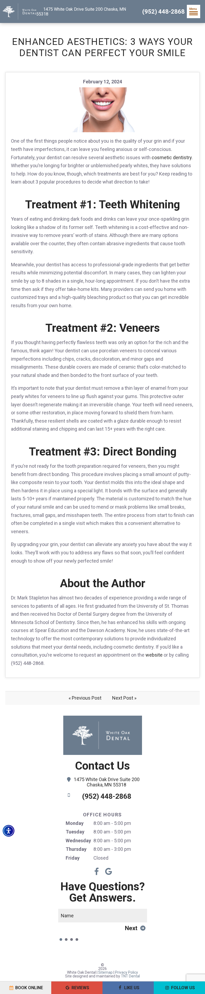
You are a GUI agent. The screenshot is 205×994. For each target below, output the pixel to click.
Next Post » (124, 698)
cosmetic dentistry (172, 157)
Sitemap (105, 972)
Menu (193, 8)
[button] (8, 831)
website (154, 655)
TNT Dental (130, 976)
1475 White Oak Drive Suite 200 (107, 782)
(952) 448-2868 (163, 12)
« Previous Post (85, 698)
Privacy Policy (126, 972)
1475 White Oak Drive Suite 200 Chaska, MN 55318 (81, 12)
